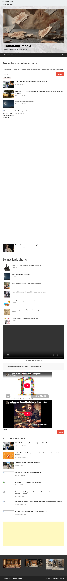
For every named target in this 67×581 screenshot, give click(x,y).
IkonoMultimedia (17, 46)
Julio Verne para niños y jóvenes (25, 111)
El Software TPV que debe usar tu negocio (28, 482)
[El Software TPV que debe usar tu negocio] (8, 482)
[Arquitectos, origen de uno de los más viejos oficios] (8, 511)
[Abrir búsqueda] (62, 55)
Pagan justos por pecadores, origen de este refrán (26, 265)
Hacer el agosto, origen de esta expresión (24, 301)
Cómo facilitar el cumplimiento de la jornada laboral (31, 81)
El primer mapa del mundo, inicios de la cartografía (27, 310)
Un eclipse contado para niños (24, 101)
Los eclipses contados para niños (33, 360)
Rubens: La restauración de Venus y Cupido (28, 245)
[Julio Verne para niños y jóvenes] (8, 111)
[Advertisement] (33, 534)
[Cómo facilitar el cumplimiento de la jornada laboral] (8, 81)
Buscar (5, 429)
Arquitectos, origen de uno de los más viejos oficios (30, 511)
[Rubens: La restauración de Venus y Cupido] (8, 245)
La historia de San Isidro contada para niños (25, 318)
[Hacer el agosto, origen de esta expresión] (8, 472)
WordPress (55, 578)
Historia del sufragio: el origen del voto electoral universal (29, 292)
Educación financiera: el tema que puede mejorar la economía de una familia (38, 501)
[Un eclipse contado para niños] (8, 101)
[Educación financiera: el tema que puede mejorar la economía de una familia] (8, 502)
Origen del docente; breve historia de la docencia (26, 283)
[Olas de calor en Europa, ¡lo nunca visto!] (8, 462)
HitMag (62, 578)
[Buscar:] (33, 74)
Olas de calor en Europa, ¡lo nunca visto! (27, 462)
